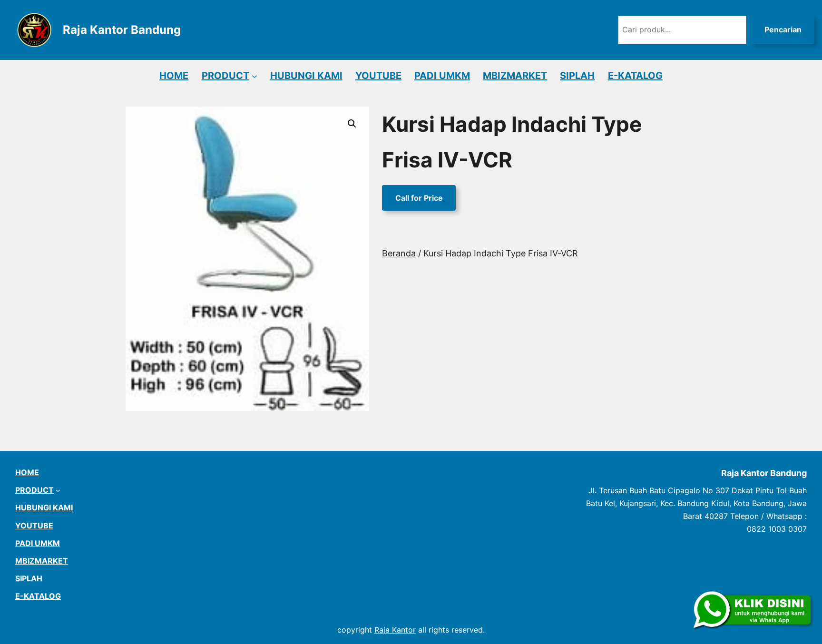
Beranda (399, 253)
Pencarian (783, 29)
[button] (352, 123)
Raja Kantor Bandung (122, 30)
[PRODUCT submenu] (254, 75)
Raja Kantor (395, 629)
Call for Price (419, 198)
